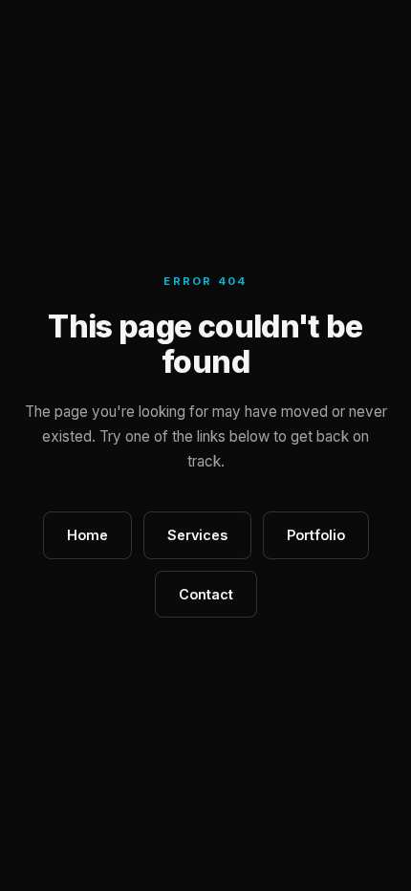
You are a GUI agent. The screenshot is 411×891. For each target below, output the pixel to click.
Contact (206, 594)
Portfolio (316, 535)
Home (87, 535)
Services (197, 535)
